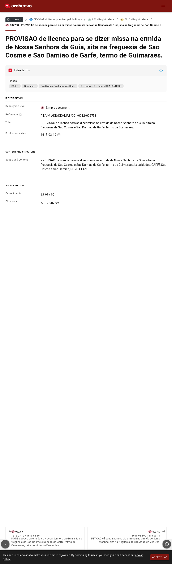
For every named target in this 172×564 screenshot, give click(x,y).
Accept (157, 557)
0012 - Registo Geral (137, 19)
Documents (14, 19)
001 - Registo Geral (103, 19)
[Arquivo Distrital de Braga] (19, 6)
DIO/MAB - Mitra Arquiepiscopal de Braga (58, 19)
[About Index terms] (161, 70)
